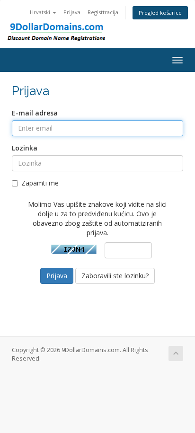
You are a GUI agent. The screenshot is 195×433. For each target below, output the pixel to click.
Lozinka (24, 147)
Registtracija (103, 12)
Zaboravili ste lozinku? (115, 275)
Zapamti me (40, 182)
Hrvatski (41, 12)
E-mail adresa (35, 112)
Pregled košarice (160, 12)
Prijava (71, 12)
